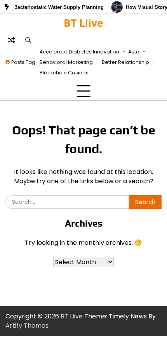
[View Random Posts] (11, 40)
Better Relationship (125, 62)
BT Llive (83, 23)
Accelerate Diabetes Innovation (79, 51)
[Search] (28, 40)
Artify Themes (27, 325)
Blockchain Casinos (64, 72)
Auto (133, 51)
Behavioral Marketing (66, 62)
